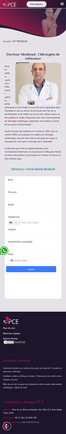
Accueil (6, 41)
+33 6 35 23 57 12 (30, 422)
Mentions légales (11, 333)
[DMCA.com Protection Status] (14, 346)
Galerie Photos (10, 338)
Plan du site (9, 328)
